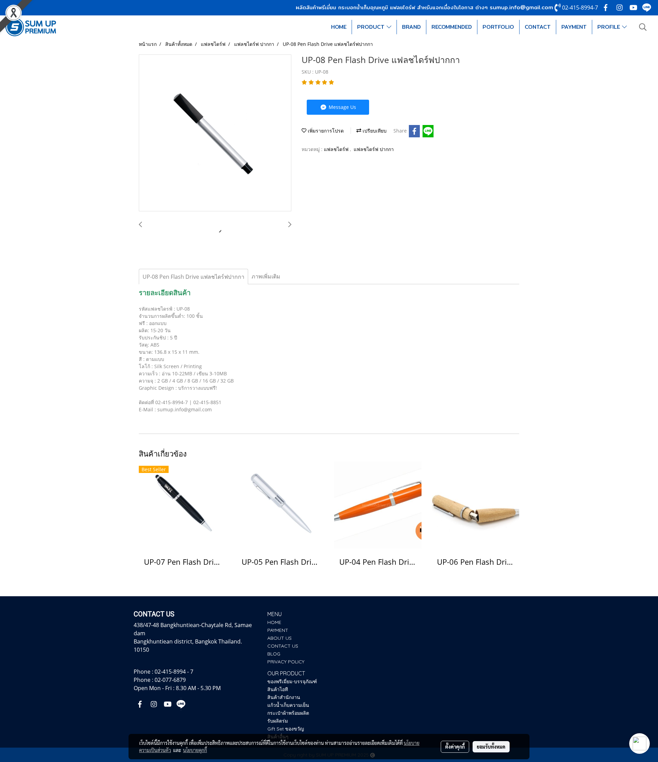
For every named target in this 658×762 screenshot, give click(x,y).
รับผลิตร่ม (277, 721)
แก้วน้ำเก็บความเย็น (288, 705)
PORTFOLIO (498, 27)
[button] (642, 27)
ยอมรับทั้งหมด (491, 747)
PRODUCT (372, 27)
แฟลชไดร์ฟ (337, 149)
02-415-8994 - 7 (174, 671)
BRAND (411, 27)
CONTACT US (282, 646)
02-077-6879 (170, 680)
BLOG (273, 654)
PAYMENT (574, 27)
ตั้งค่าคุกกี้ (455, 747)
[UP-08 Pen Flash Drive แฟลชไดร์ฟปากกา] (215, 133)
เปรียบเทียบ (374, 130)
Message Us (341, 107)
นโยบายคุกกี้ (195, 750)
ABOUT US (279, 638)
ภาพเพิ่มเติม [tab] (266, 276)
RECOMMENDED (451, 27)
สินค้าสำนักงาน (283, 697)
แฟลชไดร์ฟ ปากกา (374, 149)
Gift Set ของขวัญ (285, 729)
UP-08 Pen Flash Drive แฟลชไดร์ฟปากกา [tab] (193, 276)
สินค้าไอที (277, 689)
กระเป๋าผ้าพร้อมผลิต (288, 713)
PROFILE (609, 27)
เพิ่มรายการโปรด (325, 130)
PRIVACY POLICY (285, 662)
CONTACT (538, 27)
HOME (338, 27)
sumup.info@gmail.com (521, 7)
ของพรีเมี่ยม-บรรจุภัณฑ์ (292, 681)
